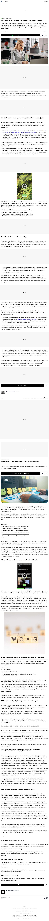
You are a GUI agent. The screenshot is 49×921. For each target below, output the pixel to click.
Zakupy (31, 911)
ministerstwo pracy (35, 397)
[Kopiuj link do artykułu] (46, 35)
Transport (27, 911)
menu (46, 1)
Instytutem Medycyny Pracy (19, 93)
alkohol (13, 244)
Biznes (23, 911)
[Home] (5, 1)
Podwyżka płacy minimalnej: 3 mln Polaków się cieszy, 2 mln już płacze (18, 216)
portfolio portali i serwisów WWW (39, 770)
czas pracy (29, 397)
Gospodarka (18, 911)
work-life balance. (10, 280)
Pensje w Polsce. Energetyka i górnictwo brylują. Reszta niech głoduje (17, 214)
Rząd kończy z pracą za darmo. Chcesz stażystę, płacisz (14, 212)
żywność (46, 397)
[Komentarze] (42, 35)
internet (46, 898)
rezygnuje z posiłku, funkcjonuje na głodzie (27, 319)
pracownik (42, 397)
